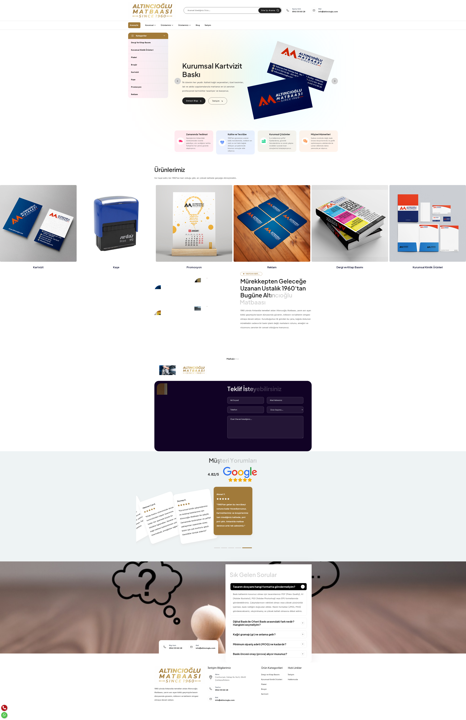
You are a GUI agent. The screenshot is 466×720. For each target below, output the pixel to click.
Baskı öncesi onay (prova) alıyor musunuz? (260, 654)
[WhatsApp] (4, 715)
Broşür (264, 689)
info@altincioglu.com (328, 11)
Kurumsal (149, 25)
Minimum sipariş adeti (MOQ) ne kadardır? (259, 644)
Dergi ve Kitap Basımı (272, 267)
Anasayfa (134, 25)
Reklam (194, 267)
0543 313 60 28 (298, 11)
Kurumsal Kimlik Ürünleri (350, 267)
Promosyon (116, 267)
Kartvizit (264, 694)
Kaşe (38, 267)
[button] (217, 547)
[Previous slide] (178, 81)
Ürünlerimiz (166, 25)
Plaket (428, 267)
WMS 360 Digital (168, 715)
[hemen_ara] (4, 708)
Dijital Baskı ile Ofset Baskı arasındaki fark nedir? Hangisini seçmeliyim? (263, 623)
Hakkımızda (293, 679)
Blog (198, 25)
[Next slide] (335, 81)
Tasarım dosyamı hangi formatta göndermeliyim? (264, 586)
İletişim (208, 25)
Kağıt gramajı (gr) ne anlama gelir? (254, 634)
